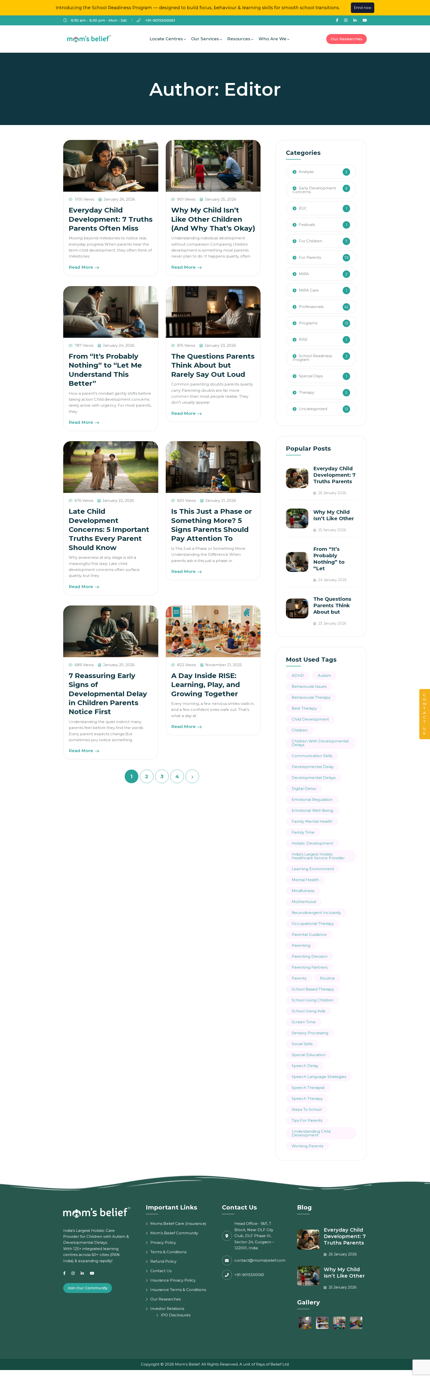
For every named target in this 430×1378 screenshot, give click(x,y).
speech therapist (308, 1087)
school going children (312, 1000)
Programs (308, 323)
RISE (303, 339)
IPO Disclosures (175, 1315)
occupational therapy (313, 923)
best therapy (304, 708)
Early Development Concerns (314, 190)
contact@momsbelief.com (259, 1260)
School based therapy (313, 989)
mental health (305, 879)
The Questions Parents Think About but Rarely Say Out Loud (213, 365)
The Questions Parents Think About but (332, 605)
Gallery (308, 1302)
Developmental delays (313, 777)
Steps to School (307, 1109)
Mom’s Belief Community (174, 1233)
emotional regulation (312, 799)
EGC (303, 208)
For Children (310, 241)
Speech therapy (307, 1098)
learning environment (313, 868)
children (300, 730)
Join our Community (88, 1288)
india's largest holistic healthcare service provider (318, 856)
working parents (307, 1146)
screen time (304, 1022)
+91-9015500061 (159, 20)
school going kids (308, 1011)
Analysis (306, 171)
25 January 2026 (331, 530)
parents (299, 978)
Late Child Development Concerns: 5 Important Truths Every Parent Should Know (109, 529)
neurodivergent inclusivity (316, 912)
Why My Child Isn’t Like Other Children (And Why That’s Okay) (213, 219)
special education (308, 1054)
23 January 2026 (331, 623)
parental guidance (309, 934)
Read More (81, 267)
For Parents (310, 257)
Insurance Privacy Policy (173, 1280)
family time (303, 832)
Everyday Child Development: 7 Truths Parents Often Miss (111, 219)
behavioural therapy (311, 697)
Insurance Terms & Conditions (178, 1290)
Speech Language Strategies (319, 1076)
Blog (304, 1207)
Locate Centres (166, 38)
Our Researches (346, 39)
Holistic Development (312, 843)
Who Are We (272, 38)
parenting (301, 945)
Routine (327, 978)
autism (324, 675)
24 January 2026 (331, 580)
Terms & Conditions (168, 1252)
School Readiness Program (312, 357)
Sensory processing (310, 1033)
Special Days (311, 376)
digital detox (304, 788)
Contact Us (160, 1271)
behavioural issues (309, 686)
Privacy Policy (163, 1242)
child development (310, 719)
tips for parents (307, 1120)
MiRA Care (309, 290)
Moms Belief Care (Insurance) (178, 1223)
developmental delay (313, 766)
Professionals (311, 306)
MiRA (304, 273)
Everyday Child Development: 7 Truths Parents (334, 475)
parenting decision (309, 956)
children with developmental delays (320, 743)
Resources (238, 38)
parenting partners (309, 967)
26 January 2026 (331, 493)
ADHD (298, 675)
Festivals (307, 224)
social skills (302, 1043)
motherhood (304, 901)
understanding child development (311, 1133)
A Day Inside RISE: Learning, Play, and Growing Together (205, 684)
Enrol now (362, 7)
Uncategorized (313, 408)
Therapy (306, 392)
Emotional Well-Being (312, 810)
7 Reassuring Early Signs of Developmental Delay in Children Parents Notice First (108, 693)
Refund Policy (163, 1261)
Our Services (205, 38)
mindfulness (303, 890)
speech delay (305, 1065)
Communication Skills (312, 755)
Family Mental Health (312, 821)
